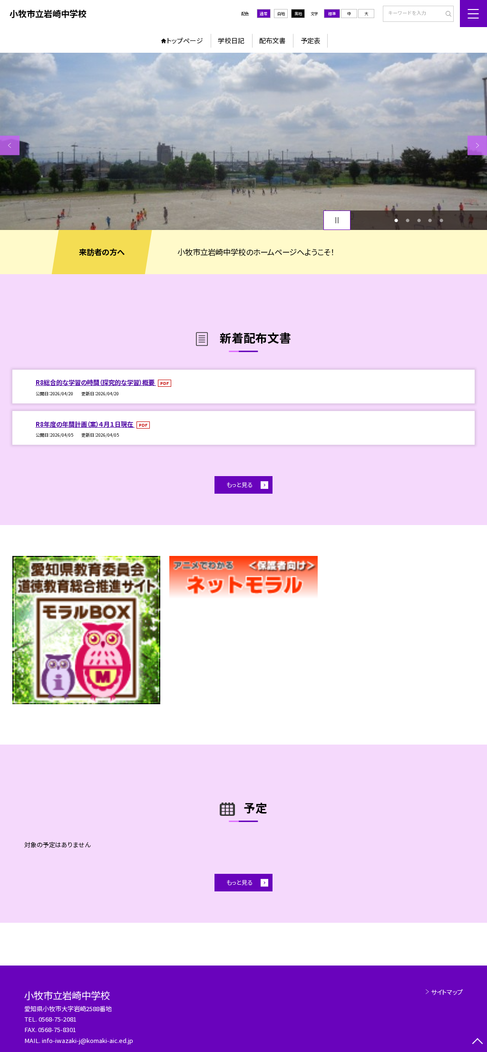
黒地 (298, 13)
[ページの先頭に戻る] (477, 1042)
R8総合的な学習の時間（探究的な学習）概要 (96, 382)
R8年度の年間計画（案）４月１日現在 (85, 424)
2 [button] (407, 220)
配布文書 (272, 40)
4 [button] (430, 220)
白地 (281, 13)
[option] (243, 141)
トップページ (184, 40)
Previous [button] (9, 145)
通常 (263, 13)
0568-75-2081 (58, 1018)
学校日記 (231, 40)
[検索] (445, 14)
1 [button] (396, 220)
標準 (332, 13)
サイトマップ (447, 991)
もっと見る (239, 484)
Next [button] (477, 145)
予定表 (311, 40)
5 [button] (441, 220)
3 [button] (419, 220)
